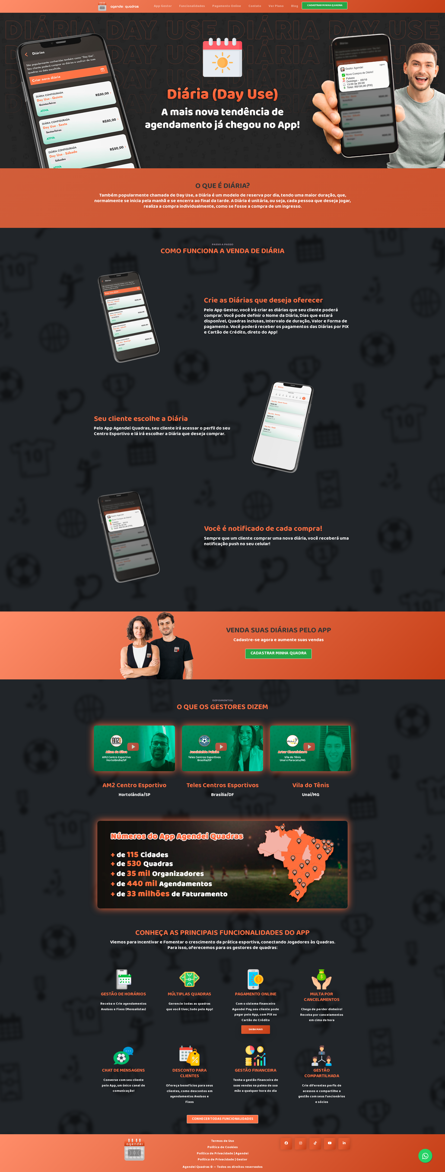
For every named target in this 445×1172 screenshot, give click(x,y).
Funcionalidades (192, 6)
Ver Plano (276, 6)
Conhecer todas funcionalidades (222, 1119)
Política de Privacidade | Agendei (222, 1153)
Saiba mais (256, 1029)
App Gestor (163, 6)
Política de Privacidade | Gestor (222, 1159)
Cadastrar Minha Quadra (279, 653)
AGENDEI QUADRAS (125, 7)
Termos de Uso (222, 1141)
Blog (294, 6)
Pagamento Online (226, 6)
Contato (254, 6)
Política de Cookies (222, 1147)
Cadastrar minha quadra (324, 5)
